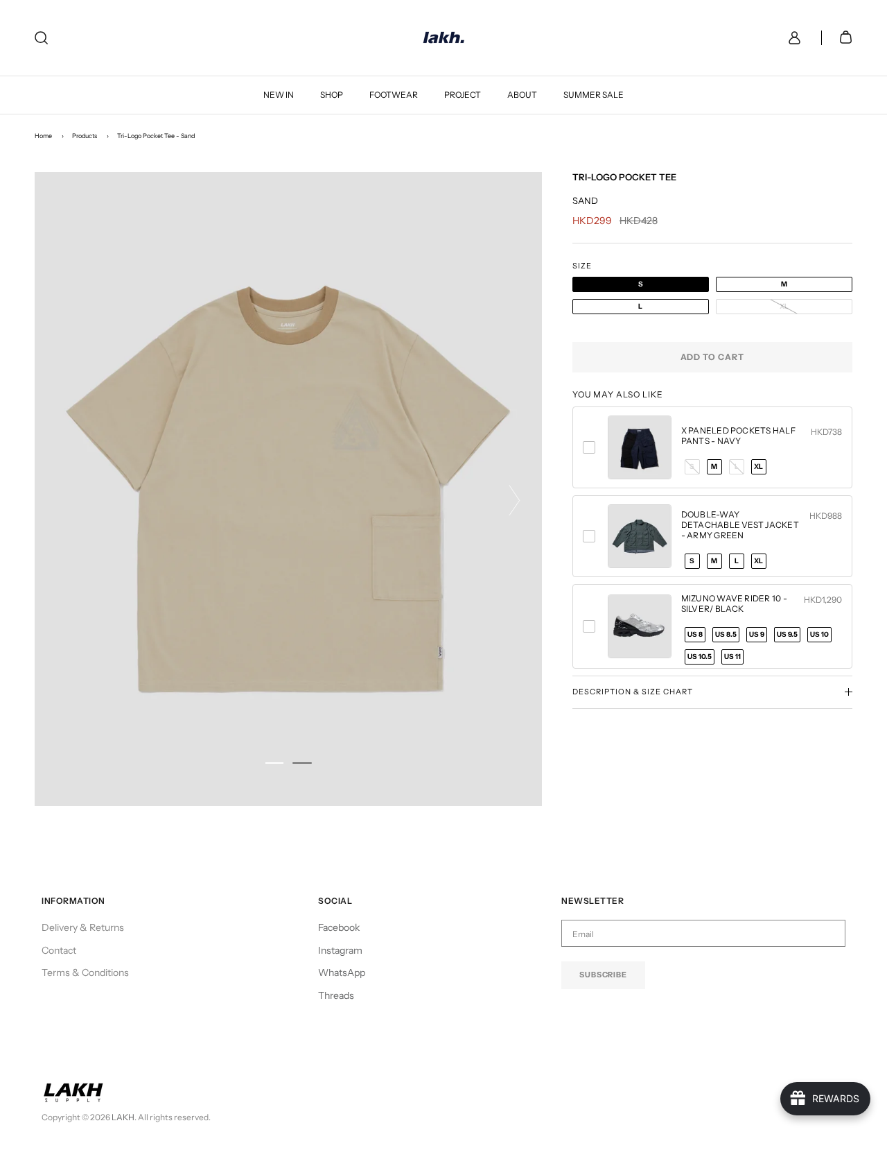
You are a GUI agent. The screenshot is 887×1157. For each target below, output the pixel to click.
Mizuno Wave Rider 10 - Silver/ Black (734, 603)
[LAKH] (444, 38)
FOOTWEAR (393, 94)
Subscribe (603, 974)
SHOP (331, 94)
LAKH (123, 1117)
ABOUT (522, 94)
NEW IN (278, 94)
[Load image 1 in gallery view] (288, 489)
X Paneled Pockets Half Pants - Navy (738, 435)
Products (84, 135)
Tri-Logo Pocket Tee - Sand (156, 135)
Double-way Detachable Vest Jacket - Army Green (740, 524)
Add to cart (712, 357)
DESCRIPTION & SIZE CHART (632, 691)
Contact (59, 950)
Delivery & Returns (83, 927)
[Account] (791, 37)
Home (43, 135)
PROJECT (462, 94)
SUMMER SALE (593, 94)
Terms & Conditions (85, 972)
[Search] (41, 37)
